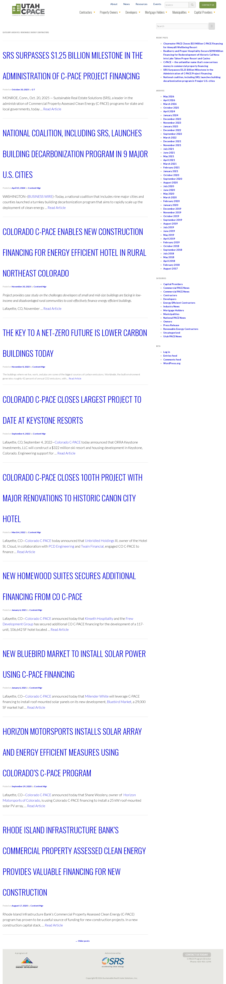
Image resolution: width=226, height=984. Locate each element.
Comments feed (172, 359)
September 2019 (172, 219)
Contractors (85, 12)
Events (157, 3)
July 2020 (168, 186)
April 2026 (169, 100)
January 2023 (170, 126)
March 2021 (170, 163)
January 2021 (170, 171)
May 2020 (168, 193)
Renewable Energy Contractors (180, 329)
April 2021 (169, 160)
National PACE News (174, 317)
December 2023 (172, 119)
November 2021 (172, 145)
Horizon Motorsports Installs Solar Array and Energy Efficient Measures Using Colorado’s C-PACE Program (72, 752)
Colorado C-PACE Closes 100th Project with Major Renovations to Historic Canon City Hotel (73, 498)
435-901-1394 (204, 961)
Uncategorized (171, 332)
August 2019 (170, 223)
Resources (141, 3)
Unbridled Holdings (99, 541)
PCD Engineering (61, 546)
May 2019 (168, 235)
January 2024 (170, 115)
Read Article (52, 109)
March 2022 (170, 137)
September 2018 (172, 249)
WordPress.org (171, 363)
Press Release (171, 325)
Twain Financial (92, 546)
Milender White (97, 696)
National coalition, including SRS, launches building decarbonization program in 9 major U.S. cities (75, 153)
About (113, 3)
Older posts (82, 941)
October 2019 (171, 216)
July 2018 (168, 253)
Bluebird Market (119, 702)
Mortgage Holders (155, 12)
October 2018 (171, 246)
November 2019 (172, 212)
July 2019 (168, 227)
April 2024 (169, 111)
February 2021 (171, 167)
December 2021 (172, 141)
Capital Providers (203, 12)
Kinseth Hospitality (99, 618)
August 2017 (170, 268)
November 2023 (172, 122)
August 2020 (170, 182)
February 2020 (171, 201)
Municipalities (179, 12)
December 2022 (172, 130)
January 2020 (170, 205)
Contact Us (208, 5)
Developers (131, 12)
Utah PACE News (172, 336)
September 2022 (172, 133)
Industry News (171, 306)
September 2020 (172, 178)
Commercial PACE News (176, 287)
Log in (166, 352)
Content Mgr (34, 188)
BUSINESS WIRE (40, 196)
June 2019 (169, 231)
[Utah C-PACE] (28, 9)
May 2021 (168, 156)
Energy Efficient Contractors (179, 302)
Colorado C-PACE (68, 442)
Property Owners (109, 12)
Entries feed (170, 355)
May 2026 (168, 96)
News (126, 3)
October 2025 (171, 107)
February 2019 (171, 242)
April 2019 (169, 238)
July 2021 (168, 148)
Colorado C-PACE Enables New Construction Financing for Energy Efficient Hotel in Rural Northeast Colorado (74, 252)
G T (33, 89)
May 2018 (168, 257)
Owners (167, 321)
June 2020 (169, 190)
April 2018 (169, 261)
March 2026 (170, 104)
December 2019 (172, 208)
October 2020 (171, 175)
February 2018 (171, 264)
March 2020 (170, 197)
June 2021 (169, 152)
